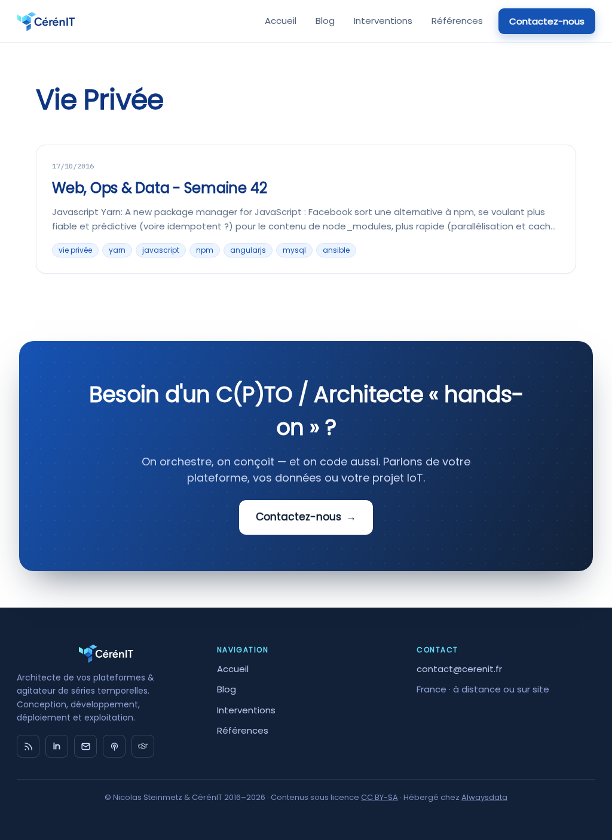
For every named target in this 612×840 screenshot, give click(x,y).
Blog (325, 20)
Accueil (280, 20)
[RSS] (28, 746)
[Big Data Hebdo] (114, 746)
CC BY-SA (379, 797)
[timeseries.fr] (142, 746)
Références (457, 20)
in (56, 746)
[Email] (85, 746)
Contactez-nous (547, 21)
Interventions (383, 20)
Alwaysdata (484, 797)
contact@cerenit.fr (459, 669)
